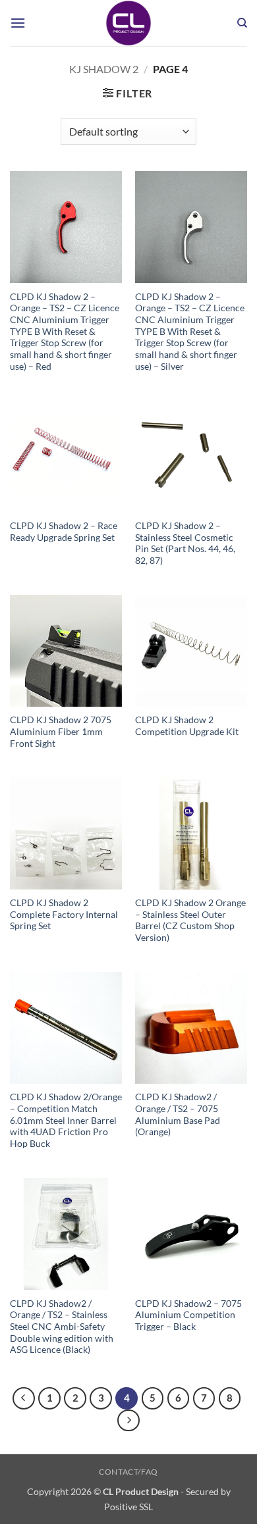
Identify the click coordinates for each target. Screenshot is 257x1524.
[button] (18, 23)
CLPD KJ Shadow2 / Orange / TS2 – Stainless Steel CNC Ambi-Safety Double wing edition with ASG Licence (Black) (61, 1327)
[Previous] (24, 1398)
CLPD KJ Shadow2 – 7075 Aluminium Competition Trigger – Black (188, 1315)
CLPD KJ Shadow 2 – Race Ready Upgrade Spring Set (63, 532)
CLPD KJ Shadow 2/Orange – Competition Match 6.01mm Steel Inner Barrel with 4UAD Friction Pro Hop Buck (66, 1120)
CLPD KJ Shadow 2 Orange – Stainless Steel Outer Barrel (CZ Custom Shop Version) (190, 920)
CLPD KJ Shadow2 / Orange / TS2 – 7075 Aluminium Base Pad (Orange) (177, 1114)
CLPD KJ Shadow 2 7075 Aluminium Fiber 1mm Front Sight (60, 731)
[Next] (128, 1421)
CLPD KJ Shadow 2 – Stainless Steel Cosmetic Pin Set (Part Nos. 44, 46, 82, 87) (185, 543)
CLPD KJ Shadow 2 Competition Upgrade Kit (187, 726)
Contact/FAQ (128, 1472)
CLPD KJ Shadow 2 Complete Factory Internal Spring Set (64, 914)
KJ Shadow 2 (103, 69)
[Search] (242, 23)
